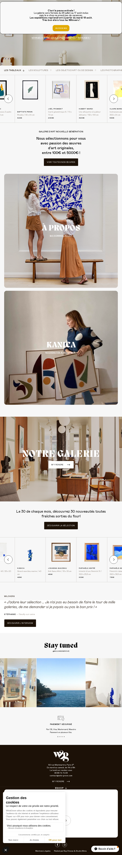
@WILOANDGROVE (61, 651)
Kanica (20, 568)
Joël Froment (55, 109)
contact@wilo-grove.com (61, 776)
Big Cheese (68, 851)
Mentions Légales (42, 851)
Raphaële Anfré (87, 568)
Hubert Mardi (86, 109)
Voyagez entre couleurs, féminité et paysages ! (61, 38)
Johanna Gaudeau (57, 568)
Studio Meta (81, 851)
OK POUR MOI (61, 28)
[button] (105, 849)
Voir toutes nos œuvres (61, 162)
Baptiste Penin (25, 112)
